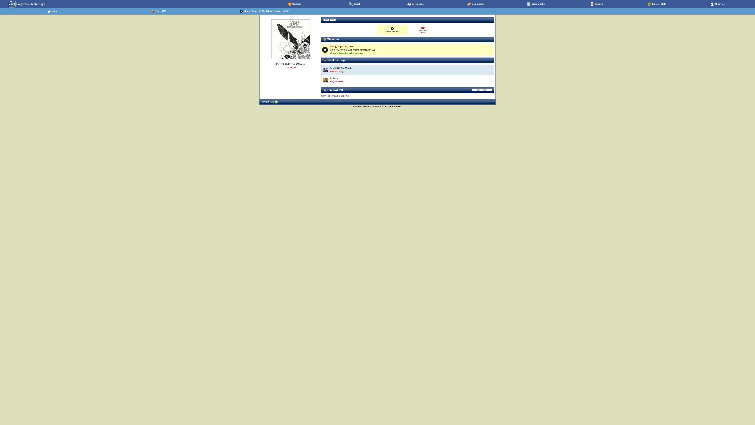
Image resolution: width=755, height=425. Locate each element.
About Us (719, 4)
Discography (538, 4)
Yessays (598, 4)
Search (357, 4)
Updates (296, 4)
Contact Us (268, 101)
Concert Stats (658, 4)
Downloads (417, 4)
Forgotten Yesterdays (30, 4)
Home (54, 11)
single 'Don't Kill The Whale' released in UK (266, 11)
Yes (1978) (160, 11)
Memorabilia (477, 4)
